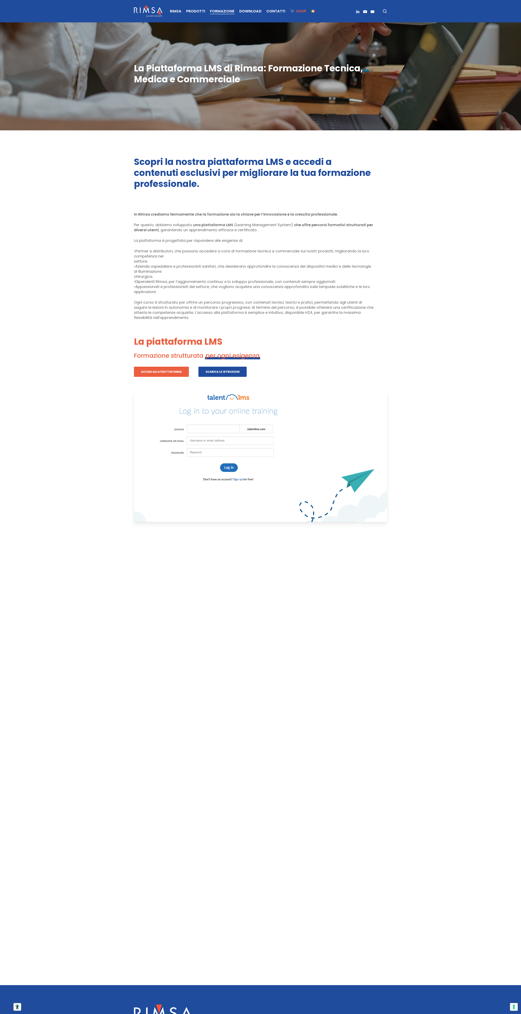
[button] (161, 372)
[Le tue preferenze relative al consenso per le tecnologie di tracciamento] (514, 1007)
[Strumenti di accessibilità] (17, 1007)
